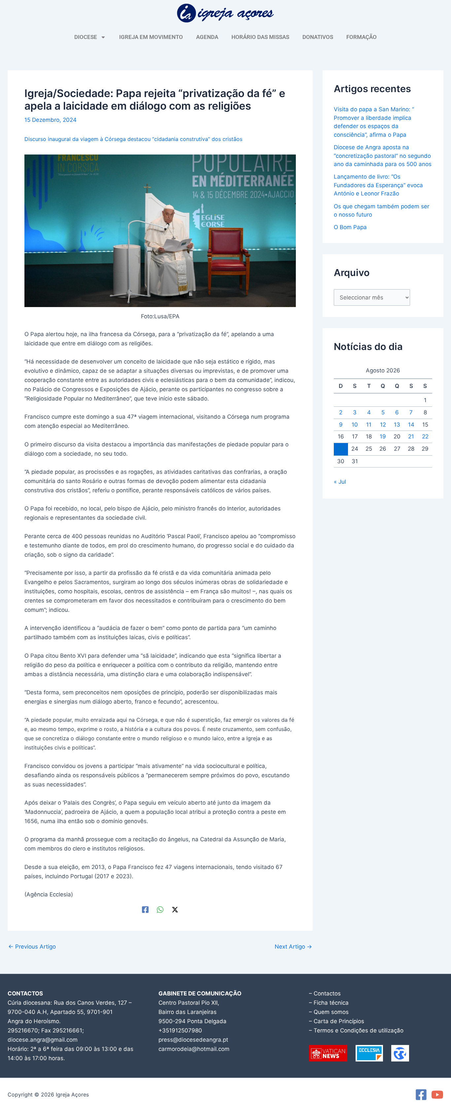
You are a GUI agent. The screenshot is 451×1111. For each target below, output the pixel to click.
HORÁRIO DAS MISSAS (260, 37)
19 (383, 436)
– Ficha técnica (329, 1002)
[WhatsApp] (160, 909)
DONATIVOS (317, 37)
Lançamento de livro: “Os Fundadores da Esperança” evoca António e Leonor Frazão (378, 185)
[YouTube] (437, 1095)
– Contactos (325, 993)
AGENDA (207, 37)
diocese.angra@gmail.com (43, 1039)
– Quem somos (329, 1012)
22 (425, 436)
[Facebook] (145, 909)
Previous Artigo (32, 947)
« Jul (340, 481)
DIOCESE (85, 37)
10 (355, 424)
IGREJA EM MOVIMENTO (151, 37)
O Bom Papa (350, 227)
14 (411, 424)
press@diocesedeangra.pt (193, 1039)
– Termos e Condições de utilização (356, 1030)
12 (383, 424)
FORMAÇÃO (361, 37)
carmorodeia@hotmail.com (193, 1049)
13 (397, 424)
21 (411, 436)
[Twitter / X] (175, 909)
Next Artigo (293, 947)
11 (368, 424)
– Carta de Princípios (336, 1021)
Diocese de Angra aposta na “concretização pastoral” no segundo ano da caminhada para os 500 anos (383, 155)
